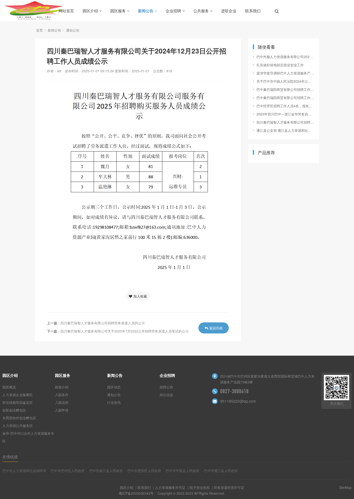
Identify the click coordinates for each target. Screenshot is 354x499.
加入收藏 (140, 296)
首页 (39, 30)
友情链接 (10, 456)
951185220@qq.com (238, 401)
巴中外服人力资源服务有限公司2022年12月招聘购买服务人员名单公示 (285, 56)
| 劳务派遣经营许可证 (227, 487)
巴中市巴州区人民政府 (68, 470)
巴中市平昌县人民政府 (182, 470)
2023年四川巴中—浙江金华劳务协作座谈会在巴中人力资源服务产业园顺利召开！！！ (285, 114)
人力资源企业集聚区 (17, 394)
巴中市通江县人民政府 (221, 470)
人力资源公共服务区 (17, 425)
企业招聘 (173, 10)
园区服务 (118, 10)
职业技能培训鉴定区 (17, 402)
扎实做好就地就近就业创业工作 (280, 64)
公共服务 (201, 10)
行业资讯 (114, 402)
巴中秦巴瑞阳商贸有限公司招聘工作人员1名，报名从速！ (285, 89)
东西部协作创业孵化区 (19, 417)
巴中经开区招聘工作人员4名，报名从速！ (285, 105)
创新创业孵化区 (14, 410)
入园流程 (61, 402)
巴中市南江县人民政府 (106, 470)
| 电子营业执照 (198, 487)
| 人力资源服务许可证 (168, 487)
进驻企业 (228, 10)
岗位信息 (166, 394)
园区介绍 (90, 10)
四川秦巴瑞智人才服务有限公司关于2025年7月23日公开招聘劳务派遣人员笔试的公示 (124, 331)
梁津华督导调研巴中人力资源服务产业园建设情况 (285, 73)
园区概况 (9, 387)
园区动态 (114, 387)
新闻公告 (145, 10)
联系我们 (253, 10)
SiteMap (345, 487)
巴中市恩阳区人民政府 (144, 470)
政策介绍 (61, 387)
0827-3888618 (234, 391)
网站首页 (66, 10)
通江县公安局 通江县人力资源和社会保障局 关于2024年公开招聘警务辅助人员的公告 (285, 130)
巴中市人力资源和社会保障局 (24, 470)
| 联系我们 (143, 487)
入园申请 (61, 410)
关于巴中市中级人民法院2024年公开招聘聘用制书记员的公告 (285, 81)
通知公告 (72, 30)
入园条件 (61, 394)
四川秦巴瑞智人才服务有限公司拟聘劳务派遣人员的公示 (102, 322)
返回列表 (216, 328)
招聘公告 (166, 387)
